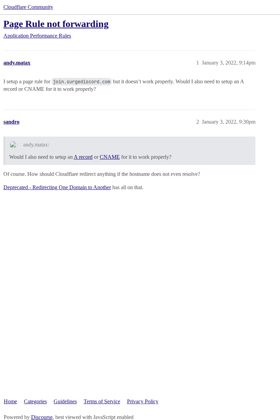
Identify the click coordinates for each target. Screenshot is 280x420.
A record (83, 157)
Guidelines (65, 401)
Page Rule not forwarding (56, 23)
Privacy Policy (142, 401)
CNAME (110, 157)
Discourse (42, 417)
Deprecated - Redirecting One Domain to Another (57, 187)
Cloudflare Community (28, 7)
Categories (35, 401)
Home (10, 401)
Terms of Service (102, 401)
